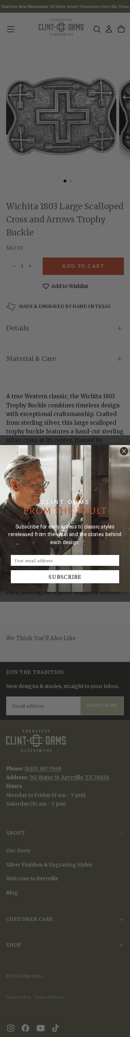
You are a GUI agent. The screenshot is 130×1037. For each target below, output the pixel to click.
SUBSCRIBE (64, 576)
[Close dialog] (124, 451)
